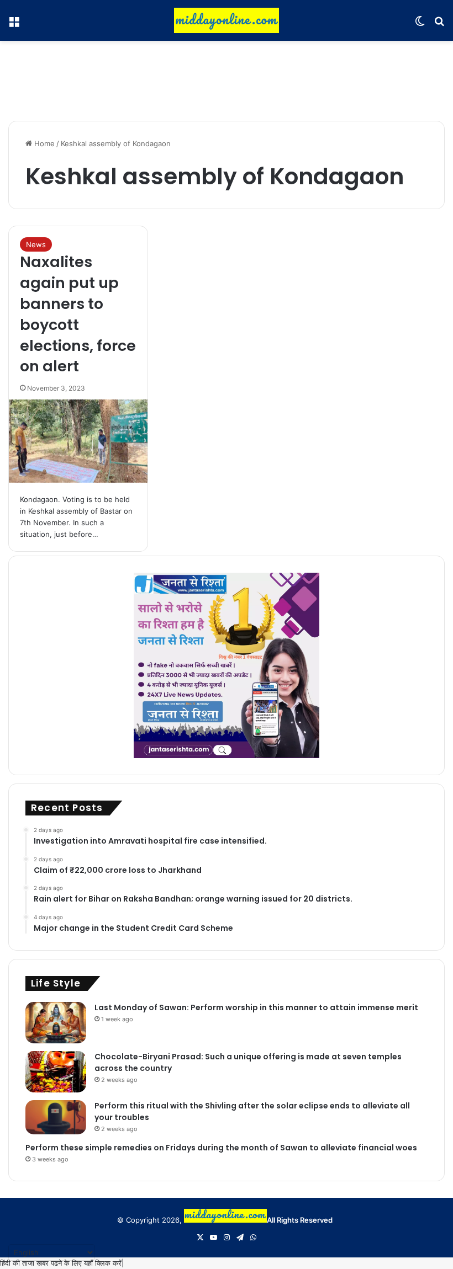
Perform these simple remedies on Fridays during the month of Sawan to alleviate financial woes (221, 1147)
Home (43, 143)
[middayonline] (226, 20)
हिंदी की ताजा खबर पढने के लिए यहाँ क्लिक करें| (62, 1263)
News (36, 244)
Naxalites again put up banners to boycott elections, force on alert (78, 314)
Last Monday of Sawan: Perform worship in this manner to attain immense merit (256, 1007)
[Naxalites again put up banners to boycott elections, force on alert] (78, 440)
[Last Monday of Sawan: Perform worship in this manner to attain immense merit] (55, 1022)
